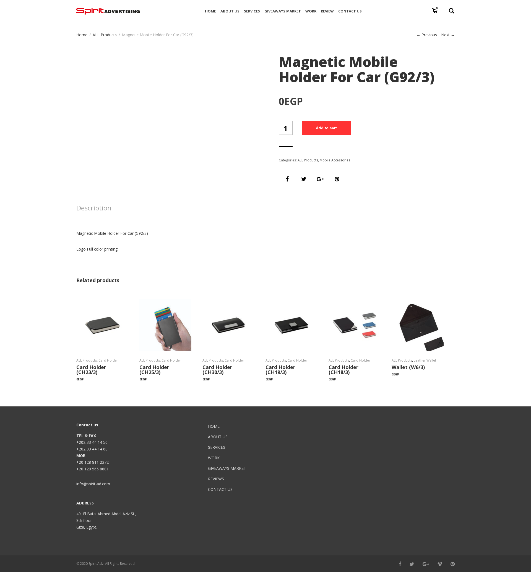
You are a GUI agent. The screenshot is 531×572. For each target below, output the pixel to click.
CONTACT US (220, 489)
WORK (214, 457)
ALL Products (105, 34)
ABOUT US (218, 436)
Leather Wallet (425, 360)
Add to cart (326, 128)
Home (81, 34)
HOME (214, 426)
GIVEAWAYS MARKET (227, 468)
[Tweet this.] (303, 179)
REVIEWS (216, 478)
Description (93, 207)
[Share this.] (287, 179)
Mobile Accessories (335, 160)
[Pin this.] (337, 179)
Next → (448, 34)
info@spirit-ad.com (93, 483)
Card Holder (108, 360)
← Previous (427, 34)
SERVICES (216, 447)
